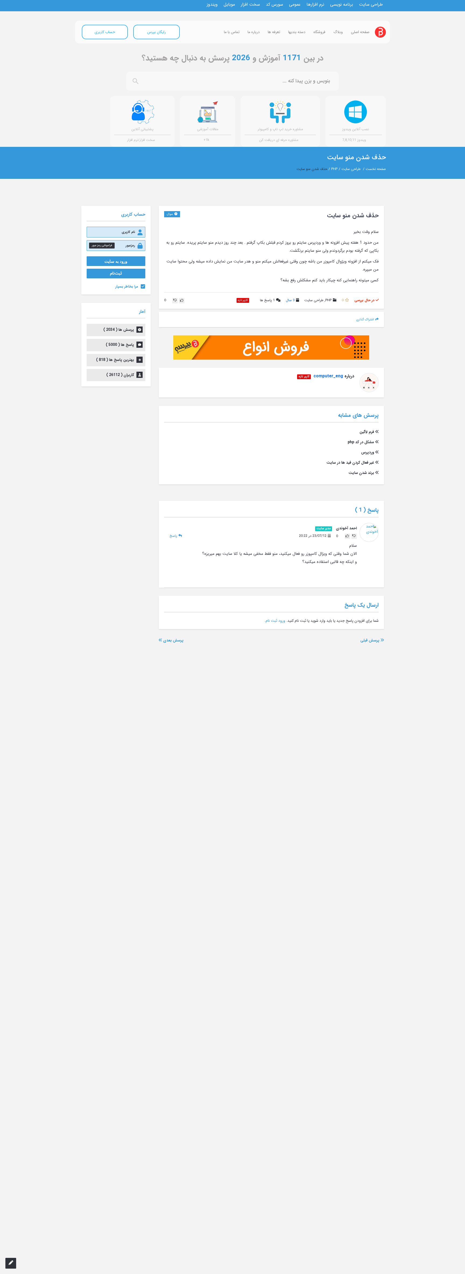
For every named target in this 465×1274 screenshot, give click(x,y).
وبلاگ (338, 32)
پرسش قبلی (370, 640)
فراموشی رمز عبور (102, 245)
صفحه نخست (376, 169)
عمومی (295, 4)
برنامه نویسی (341, 4)
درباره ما (254, 32)
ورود (281, 621)
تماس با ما (231, 32)
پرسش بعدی (173, 640)
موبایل (229, 4)
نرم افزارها (315, 4)
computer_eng (328, 376)
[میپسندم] (181, 300)
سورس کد (274, 4)
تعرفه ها (274, 32)
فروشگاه (319, 32)
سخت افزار (250, 4)
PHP (334, 169)
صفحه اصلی (360, 32)
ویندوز (212, 4)
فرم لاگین (367, 432)
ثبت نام (271, 621)
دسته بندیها (296, 32)
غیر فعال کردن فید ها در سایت (350, 463)
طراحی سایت (371, 4)
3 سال (290, 300)
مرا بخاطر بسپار (126, 286)
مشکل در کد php (361, 442)
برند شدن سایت (361, 473)
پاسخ (173, 536)
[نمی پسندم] (175, 300)
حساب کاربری (104, 32)
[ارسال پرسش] (10, 1263)
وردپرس (367, 452)
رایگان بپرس (156, 32)
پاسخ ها (267, 300)
